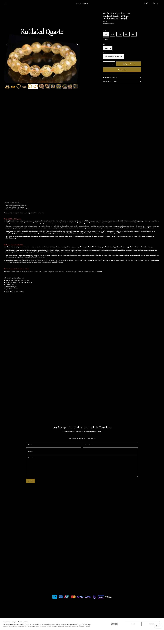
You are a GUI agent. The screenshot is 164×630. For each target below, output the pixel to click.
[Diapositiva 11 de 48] (64, 86)
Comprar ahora (122, 70)
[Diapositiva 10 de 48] (58, 86)
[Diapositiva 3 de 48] (18, 86)
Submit (30, 481)
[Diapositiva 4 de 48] (24, 86)
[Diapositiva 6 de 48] (35, 86)
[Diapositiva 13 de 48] (75, 86)
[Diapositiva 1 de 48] (7, 86)
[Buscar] (154, 3)
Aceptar (133, 624)
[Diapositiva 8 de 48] (47, 86)
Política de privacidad (84, 626)
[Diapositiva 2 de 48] (13, 86)
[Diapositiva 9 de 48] (52, 86)
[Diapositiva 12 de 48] (69, 86)
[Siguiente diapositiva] (77, 45)
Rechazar (151, 624)
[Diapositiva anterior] (6, 45)
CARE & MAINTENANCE (110, 77)
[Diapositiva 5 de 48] (30, 86)
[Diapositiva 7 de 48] (41, 86)
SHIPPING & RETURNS (110, 81)
